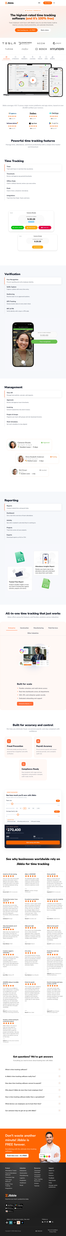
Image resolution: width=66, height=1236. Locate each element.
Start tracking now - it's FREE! (26, 30)
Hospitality (23, 1180)
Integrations (8, 1188)
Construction (24, 628)
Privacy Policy (52, 1232)
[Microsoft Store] (18, 1208)
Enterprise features (24, 703)
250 (29, 808)
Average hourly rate (12, 811)
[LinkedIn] (42, 1222)
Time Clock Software (8, 1180)
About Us (51, 1170)
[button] (33, 80)
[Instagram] (47, 1222)
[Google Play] (19, 1205)
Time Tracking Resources (38, 1180)
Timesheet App (9, 1177)
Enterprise (11, 628)
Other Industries (33, 633)
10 (17, 808)
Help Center (52, 1180)
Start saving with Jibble (33, 842)
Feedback (51, 1178)
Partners (51, 1175)
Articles (36, 1183)
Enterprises (23, 1170)
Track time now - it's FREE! (17, 1156)
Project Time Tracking (9, 1185)
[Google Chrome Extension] (9, 1211)
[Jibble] (9, 3)
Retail (21, 1185)
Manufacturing (39, 628)
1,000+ (38, 808)
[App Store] (9, 1205)
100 (25, 808)
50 (20, 808)
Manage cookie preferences (53, 1186)
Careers (51, 1173)
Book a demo (45, 30)
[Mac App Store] (9, 1208)
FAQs (50, 1183)
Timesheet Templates (37, 1176)
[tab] (6, 57)
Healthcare (23, 1183)
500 (33, 808)
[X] (52, 1222)
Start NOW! (48, 3)
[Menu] (54, 2)
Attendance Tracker (11, 1170)
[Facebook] (45, 1222)
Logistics (22, 1178)
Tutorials (36, 1186)
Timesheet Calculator (37, 1171)
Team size (9, 800)
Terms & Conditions (53, 1230)
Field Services (53, 628)
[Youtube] (50, 1222)
